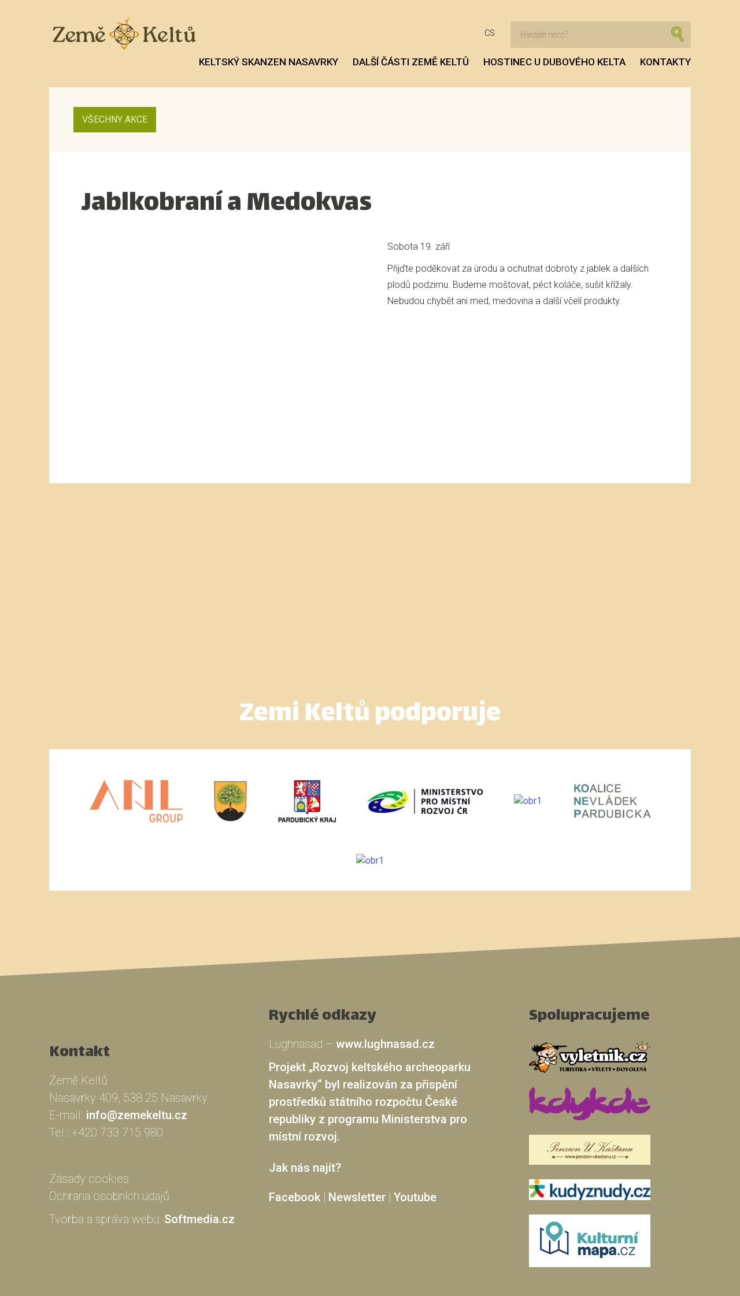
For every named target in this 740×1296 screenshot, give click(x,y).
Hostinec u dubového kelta (554, 62)
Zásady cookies (89, 1179)
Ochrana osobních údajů (109, 1196)
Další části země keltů (411, 62)
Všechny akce (114, 119)
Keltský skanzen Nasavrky (268, 62)
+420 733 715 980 (117, 1132)
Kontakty (665, 62)
